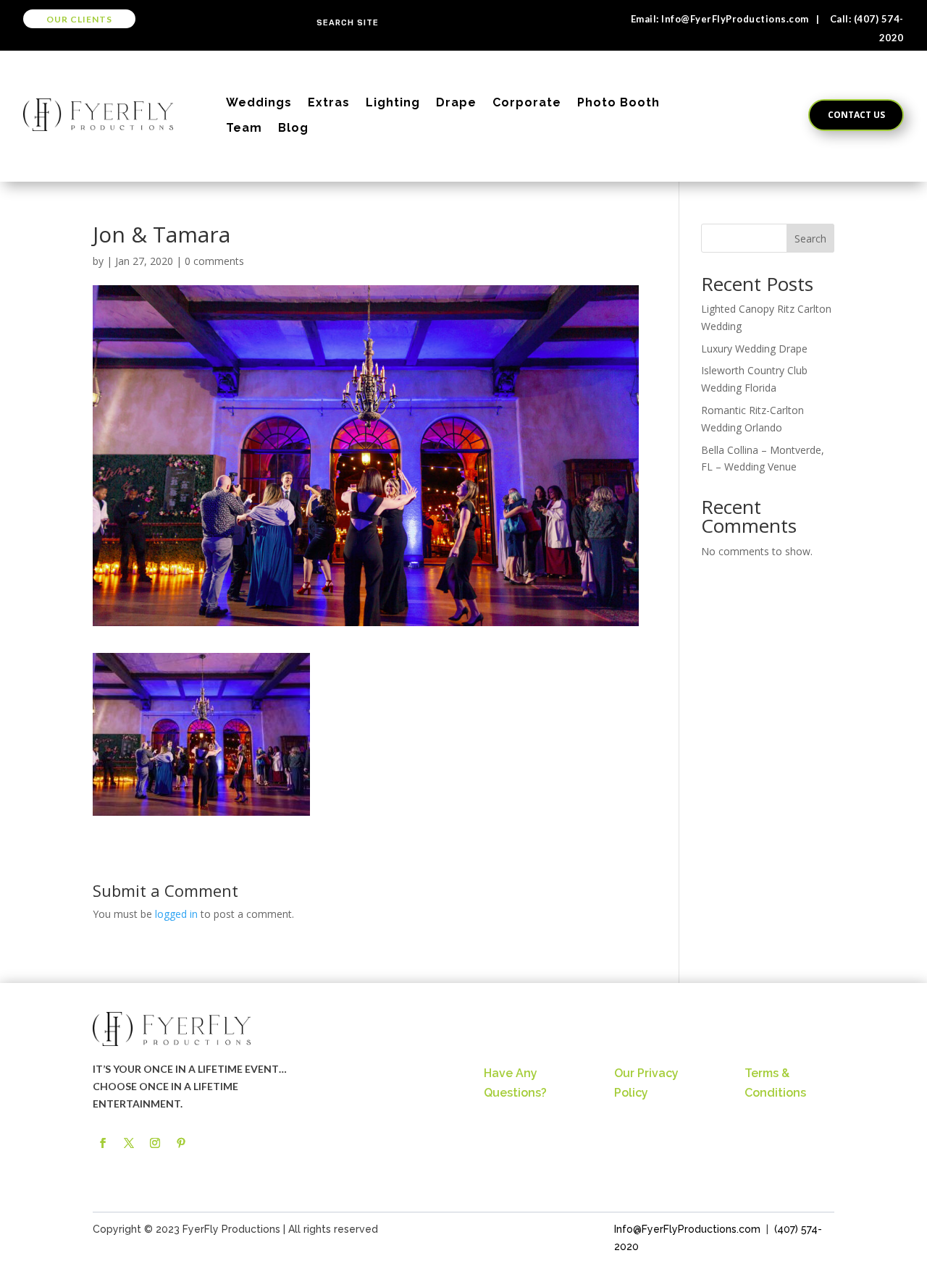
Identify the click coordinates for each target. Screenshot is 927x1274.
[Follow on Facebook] (103, 1143)
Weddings (259, 102)
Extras (329, 102)
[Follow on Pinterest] (181, 1143)
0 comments (214, 261)
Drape (456, 102)
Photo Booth (618, 102)
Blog (293, 128)
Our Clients (79, 19)
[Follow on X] (129, 1143)
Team (244, 128)
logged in (176, 914)
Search (810, 238)
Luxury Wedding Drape (754, 348)
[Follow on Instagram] (155, 1143)
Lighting (393, 102)
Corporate (526, 102)
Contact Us (856, 115)
